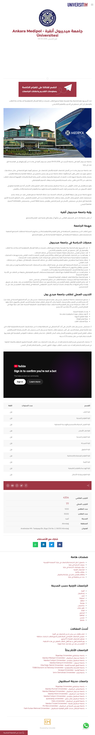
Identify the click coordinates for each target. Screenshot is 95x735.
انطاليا (82, 601)
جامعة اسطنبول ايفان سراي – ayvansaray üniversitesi (65, 699)
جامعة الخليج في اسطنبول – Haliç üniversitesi (68, 701)
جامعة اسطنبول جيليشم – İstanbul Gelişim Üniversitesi (64, 660)
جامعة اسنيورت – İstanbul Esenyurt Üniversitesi (67, 663)
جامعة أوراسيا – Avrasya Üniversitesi (71, 670)
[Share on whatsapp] (35, 544)
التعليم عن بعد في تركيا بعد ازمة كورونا (71, 644)
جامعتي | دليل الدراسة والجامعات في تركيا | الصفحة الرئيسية (64, 562)
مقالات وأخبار (80, 572)
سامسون (81, 605)
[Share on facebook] (59, 544)
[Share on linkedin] (43, 544)
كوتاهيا (82, 615)
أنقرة (83, 591)
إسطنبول (81, 593)
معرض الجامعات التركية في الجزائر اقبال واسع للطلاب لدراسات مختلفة (61, 636)
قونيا (83, 610)
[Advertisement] (47, 58)
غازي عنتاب (81, 608)
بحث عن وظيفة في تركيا (76, 577)
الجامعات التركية (79, 570)
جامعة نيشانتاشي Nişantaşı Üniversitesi (70, 655)
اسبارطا (82, 598)
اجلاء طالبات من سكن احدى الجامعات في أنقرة (68, 634)
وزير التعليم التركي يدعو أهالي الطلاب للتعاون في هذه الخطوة (64, 641)
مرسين (82, 618)
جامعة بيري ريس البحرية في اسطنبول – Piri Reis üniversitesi (64, 706)
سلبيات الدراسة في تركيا (77, 565)
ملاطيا (82, 620)
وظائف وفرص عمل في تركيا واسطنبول (71, 575)
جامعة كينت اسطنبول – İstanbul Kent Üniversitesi (66, 694)
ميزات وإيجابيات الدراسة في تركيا (74, 567)
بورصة (82, 603)
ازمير (83, 596)
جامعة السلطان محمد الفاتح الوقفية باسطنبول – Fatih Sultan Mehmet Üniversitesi (54, 708)
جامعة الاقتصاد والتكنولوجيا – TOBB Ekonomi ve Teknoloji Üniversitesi (58, 668)
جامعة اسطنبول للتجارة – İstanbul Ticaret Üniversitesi (65, 703)
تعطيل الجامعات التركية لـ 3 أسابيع (73, 639)
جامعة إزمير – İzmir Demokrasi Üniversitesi (69, 672)
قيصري (82, 613)
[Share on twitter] (51, 544)
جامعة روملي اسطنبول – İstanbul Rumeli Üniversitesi (65, 689)
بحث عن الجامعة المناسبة (12, 733)
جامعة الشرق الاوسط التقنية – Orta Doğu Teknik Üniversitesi (63, 665)
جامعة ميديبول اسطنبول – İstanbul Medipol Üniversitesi (63, 658)
